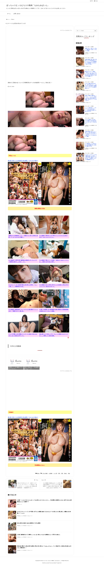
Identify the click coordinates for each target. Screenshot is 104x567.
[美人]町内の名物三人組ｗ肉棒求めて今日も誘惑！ (29, 523)
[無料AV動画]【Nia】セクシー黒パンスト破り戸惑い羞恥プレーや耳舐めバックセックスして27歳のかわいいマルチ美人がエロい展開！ (91, 134)
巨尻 (62, 473)
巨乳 (59, 473)
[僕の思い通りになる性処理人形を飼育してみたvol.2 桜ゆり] (40, 183)
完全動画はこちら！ (40, 465)
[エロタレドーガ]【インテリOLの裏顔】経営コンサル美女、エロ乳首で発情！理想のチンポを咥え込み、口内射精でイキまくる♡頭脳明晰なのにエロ (91, 157)
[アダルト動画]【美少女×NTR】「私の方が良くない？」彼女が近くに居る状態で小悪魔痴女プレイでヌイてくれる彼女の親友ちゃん (91, 86)
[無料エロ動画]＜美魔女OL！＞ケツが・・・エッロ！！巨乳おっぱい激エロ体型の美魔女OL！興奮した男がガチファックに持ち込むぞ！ (91, 98)
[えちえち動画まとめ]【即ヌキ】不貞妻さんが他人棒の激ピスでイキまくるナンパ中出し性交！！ (91, 121)
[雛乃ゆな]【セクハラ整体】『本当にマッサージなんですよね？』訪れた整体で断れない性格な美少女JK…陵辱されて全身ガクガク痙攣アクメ (91, 74)
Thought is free (58, 562)
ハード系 (55, 473)
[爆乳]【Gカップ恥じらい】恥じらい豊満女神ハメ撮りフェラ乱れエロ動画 (91, 49)
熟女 (69, 473)
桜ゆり (13, 19)
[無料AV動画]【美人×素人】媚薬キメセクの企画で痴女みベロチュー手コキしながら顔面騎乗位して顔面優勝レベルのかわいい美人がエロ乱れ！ (91, 62)
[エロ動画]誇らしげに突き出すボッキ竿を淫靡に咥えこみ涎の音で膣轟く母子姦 (91, 145)
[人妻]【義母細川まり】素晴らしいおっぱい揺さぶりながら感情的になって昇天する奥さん (38, 534)
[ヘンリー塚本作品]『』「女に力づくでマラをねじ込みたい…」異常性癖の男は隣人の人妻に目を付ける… (90, 109)
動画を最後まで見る (40, 208)
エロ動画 (50, 473)
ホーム (8, 19)
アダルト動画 (44, 473)
